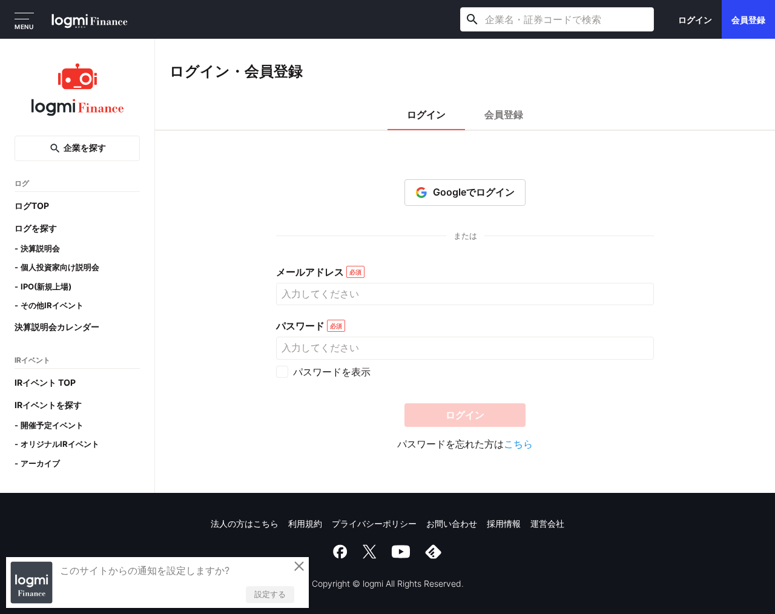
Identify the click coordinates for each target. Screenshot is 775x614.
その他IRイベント (52, 306)
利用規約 (305, 523)
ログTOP (32, 205)
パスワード (300, 326)
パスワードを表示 (332, 372)
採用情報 (504, 523)
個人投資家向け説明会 (60, 267)
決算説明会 (40, 248)
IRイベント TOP (45, 382)
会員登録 (748, 20)
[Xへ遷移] (369, 551)
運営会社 (547, 523)
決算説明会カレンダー (57, 327)
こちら (518, 444)
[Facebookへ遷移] (340, 551)
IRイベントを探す (48, 405)
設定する (270, 594)
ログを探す (36, 228)
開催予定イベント (52, 425)
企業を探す (85, 148)
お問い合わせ (451, 523)
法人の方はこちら (245, 523)
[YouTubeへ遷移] (401, 551)
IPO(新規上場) (46, 286)
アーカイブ (40, 463)
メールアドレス (310, 272)
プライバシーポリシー (374, 523)
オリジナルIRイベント (60, 444)
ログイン (695, 20)
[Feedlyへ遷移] (433, 551)
